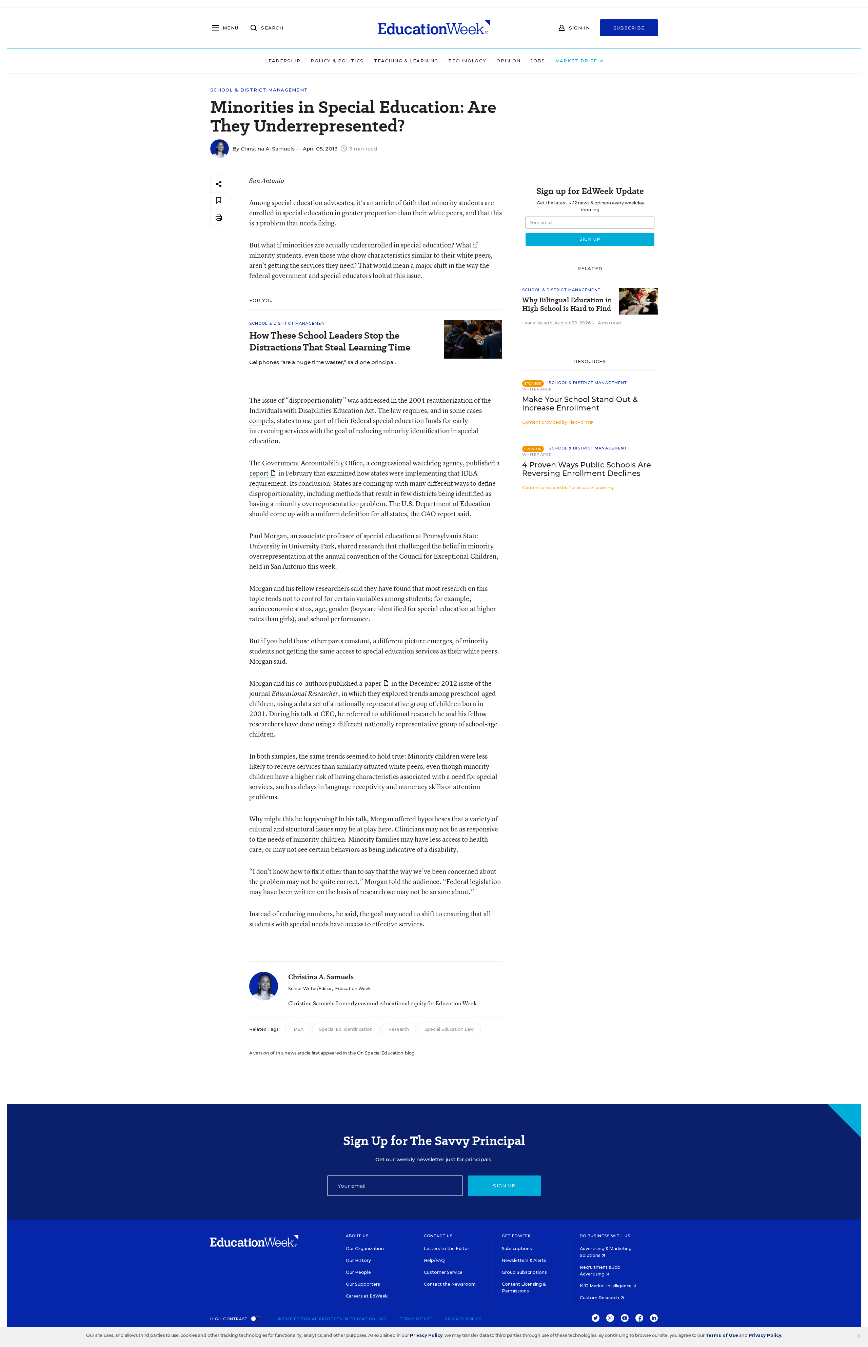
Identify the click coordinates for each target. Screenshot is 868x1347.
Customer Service (443, 1272)
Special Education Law (449, 1029)
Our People (358, 1272)
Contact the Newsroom (450, 1284)
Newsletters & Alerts (524, 1260)
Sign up (504, 1185)
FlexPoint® (580, 422)
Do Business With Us (605, 1235)
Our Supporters (363, 1284)
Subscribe (629, 28)
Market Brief (577, 60)
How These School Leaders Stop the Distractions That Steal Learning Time (329, 341)
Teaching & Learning (406, 60)
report (259, 473)
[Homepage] (434, 27)
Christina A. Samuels (268, 148)
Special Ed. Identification (346, 1029)
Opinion (508, 60)
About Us (357, 1235)
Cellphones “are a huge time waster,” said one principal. (322, 362)
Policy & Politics (337, 60)
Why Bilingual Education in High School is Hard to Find (567, 304)
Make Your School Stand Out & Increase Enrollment (580, 403)
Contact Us (438, 1235)
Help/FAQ (434, 1260)
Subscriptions (517, 1248)
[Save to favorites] (219, 201)
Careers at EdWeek (367, 1296)
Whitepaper (537, 389)
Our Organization (365, 1248)
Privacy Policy (463, 1318)
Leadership (282, 60)
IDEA (297, 1029)
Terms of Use (416, 1318)
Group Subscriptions (524, 1272)
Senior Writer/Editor (310, 988)
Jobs (538, 60)
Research (398, 1029)
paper (372, 683)
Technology (467, 60)
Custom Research (600, 1297)
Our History (358, 1260)
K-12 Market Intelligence (606, 1285)
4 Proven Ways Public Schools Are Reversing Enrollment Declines (586, 469)
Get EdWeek (516, 1235)
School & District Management (259, 90)
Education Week (353, 988)
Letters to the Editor (446, 1248)
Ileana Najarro (537, 322)
